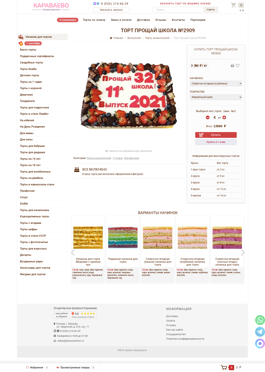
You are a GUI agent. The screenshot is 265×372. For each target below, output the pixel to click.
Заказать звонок (111, 9)
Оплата (170, 320)
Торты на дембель (31, 178)
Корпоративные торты (34, 216)
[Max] (260, 343)
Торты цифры (28, 229)
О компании (67, 19)
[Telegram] (260, 331)
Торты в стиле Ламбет (34, 113)
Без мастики (131, 158)
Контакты (178, 19)
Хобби (24, 203)
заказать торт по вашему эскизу (185, 3)
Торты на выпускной (99, 158)
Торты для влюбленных (35, 171)
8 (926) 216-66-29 (115, 3)
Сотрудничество (176, 334)
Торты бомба (28, 69)
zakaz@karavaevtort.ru (71, 340)
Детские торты (29, 75)
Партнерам (198, 19)
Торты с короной (31, 88)
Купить (216, 135)
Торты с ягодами (30, 223)
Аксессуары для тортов (35, 267)
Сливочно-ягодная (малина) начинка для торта (238, 261)
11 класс (117, 158)
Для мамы (26, 133)
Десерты (25, 255)
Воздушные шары (31, 261)
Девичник (26, 94)
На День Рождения (32, 126)
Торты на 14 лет (30, 158)
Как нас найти (174, 329)
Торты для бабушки (32, 146)
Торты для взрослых (33, 248)
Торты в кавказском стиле (37, 184)
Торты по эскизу (94, 19)
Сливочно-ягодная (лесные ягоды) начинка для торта (204, 261)
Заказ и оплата (121, 19)
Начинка (196, 78)
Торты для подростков (34, 107)
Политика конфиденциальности (185, 338)
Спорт (24, 197)
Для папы (26, 139)
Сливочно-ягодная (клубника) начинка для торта (169, 261)
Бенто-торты (28, 49)
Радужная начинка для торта (99, 260)
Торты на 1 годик (31, 81)
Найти (211, 9)
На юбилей (27, 120)
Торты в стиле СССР (33, 235)
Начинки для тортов (39, 36)
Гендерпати (27, 101)
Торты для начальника (34, 210)
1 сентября (33, 43)
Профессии (27, 190)
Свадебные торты (31, 62)
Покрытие (197, 91)
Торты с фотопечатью (34, 242)
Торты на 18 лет (30, 165)
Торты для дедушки (32, 152)
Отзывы (160, 19)
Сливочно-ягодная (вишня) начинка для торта (134, 261)
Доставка (143, 19)
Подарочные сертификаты (37, 56)
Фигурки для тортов (33, 274)
